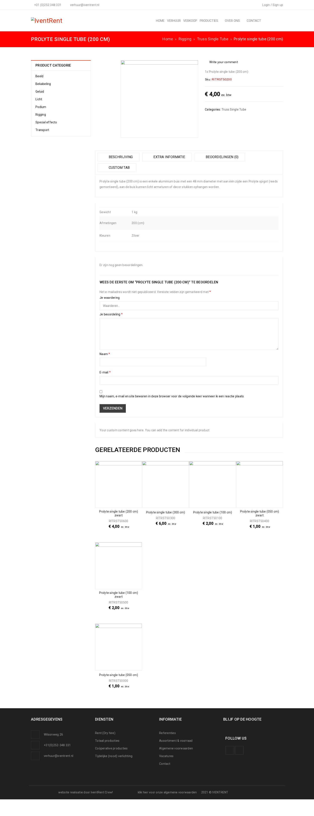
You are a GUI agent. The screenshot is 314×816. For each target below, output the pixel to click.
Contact (164, 763)
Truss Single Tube (212, 39)
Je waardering (110, 297)
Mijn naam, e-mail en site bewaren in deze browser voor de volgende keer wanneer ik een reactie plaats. (172, 396)
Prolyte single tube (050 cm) (118, 675)
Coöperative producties (111, 748)
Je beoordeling (111, 314)
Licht (38, 99)
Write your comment (223, 62)
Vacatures (166, 756)
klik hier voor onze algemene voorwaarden (167, 792)
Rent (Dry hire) (105, 733)
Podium (40, 107)
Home (167, 39)
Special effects (46, 122)
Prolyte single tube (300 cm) (165, 512)
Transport (42, 130)
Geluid (39, 91)
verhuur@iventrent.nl (58, 756)
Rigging (185, 39)
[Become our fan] (230, 750)
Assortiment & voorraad (176, 740)
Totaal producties (107, 740)
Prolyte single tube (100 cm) (212, 512)
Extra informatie (169, 157)
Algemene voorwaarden (176, 748)
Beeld (39, 76)
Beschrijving (120, 157)
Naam (105, 354)
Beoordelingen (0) (222, 157)
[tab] (118, 157)
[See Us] (239, 750)
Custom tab (119, 168)
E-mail (105, 372)
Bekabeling (43, 84)
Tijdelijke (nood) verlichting (113, 756)
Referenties (167, 733)
